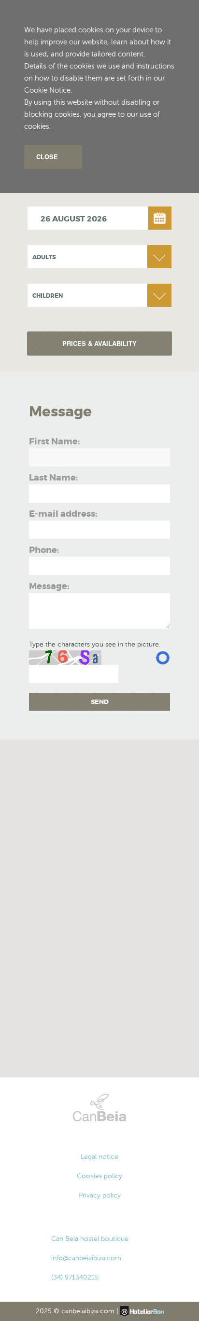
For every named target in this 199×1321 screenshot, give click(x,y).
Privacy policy (100, 1195)
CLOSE (47, 156)
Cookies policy (99, 1176)
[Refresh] (163, 657)
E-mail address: (63, 514)
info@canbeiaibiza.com (86, 1258)
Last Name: (53, 477)
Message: (49, 586)
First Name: (54, 441)
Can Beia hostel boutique (89, 1238)
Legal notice (99, 1156)
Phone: (44, 550)
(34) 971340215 (75, 1277)
